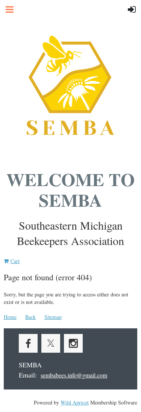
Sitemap (53, 316)
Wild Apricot (75, 402)
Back (30, 316)
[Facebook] (28, 343)
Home (10, 316)
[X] (50, 343)
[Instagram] (73, 343)
